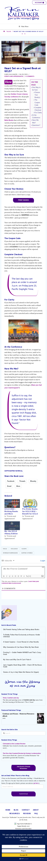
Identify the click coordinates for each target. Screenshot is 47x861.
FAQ (36, 813)
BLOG (16, 810)
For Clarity (38, 112)
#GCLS (5, 548)
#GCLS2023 (14, 548)
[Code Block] (24, 576)
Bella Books (8, 120)
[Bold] (3, 576)
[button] (39, 3)
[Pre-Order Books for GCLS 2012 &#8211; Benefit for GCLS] (30, 503)
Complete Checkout (38, 109)
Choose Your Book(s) (37, 94)
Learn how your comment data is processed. (20, 582)
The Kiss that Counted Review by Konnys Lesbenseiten (22, 753)
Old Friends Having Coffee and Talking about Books (21, 629)
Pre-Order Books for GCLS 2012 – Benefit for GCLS (30, 511)
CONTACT (26, 810)
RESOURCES (14, 813)
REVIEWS (27, 813)
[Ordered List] (15, 576)
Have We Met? (35, 121)
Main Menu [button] (24, 26)
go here (36, 783)
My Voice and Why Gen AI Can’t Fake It (17, 659)
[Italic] (6, 576)
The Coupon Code (37, 102)
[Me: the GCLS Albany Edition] (12, 525)
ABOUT (36, 810)
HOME (7, 810)
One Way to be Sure (36, 88)
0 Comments (29, 76)
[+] (29, 576)
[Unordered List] (18, 576)
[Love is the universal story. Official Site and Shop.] (23, 13)
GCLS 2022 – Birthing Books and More (11, 511)
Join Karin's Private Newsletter (23, 767)
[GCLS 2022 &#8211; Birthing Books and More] (12, 503)
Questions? (36, 125)
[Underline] (9, 576)
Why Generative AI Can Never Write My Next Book (21, 647)
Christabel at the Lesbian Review (14, 744)
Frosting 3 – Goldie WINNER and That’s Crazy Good (22, 653)
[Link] (26, 576)
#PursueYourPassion (10, 553)
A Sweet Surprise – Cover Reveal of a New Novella (21, 642)
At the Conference (36, 116)
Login (42, 561)
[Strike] (12, 576)
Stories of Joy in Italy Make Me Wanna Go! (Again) (21, 672)
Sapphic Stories (27, 553)
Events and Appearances (13, 76)
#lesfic (24, 548)
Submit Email (23, 794)
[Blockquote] (21, 576)
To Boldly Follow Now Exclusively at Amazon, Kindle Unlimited (21, 636)
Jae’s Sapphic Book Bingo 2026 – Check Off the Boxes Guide (22, 666)
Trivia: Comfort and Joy (11, 698)
